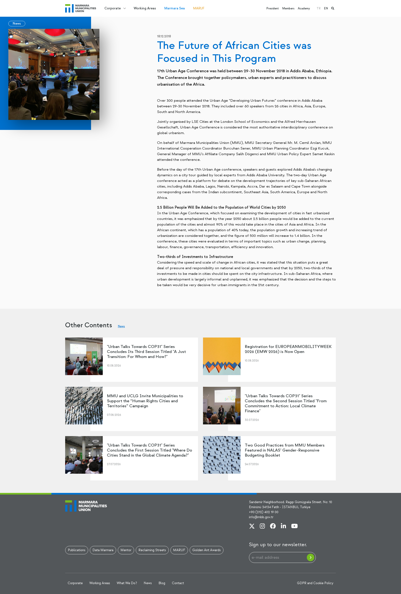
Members (288, 8)
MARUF (198, 8)
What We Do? (127, 583)
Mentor (126, 550)
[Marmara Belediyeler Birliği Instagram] (262, 526)
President (272, 8)
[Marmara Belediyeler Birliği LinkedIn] (283, 526)
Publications (76, 550)
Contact (178, 583)
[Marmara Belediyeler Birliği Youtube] (294, 526)
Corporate (112, 8)
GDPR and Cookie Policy (315, 583)
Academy (304, 8)
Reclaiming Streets (152, 550)
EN (326, 8)
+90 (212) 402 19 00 (263, 512)
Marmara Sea (174, 8)
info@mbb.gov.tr (261, 517)
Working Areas (145, 8)
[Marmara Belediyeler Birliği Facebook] (273, 526)
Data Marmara (103, 550)
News (17, 24)
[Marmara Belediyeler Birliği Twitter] (251, 526)
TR (319, 8)
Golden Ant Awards (206, 550)
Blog (162, 583)
